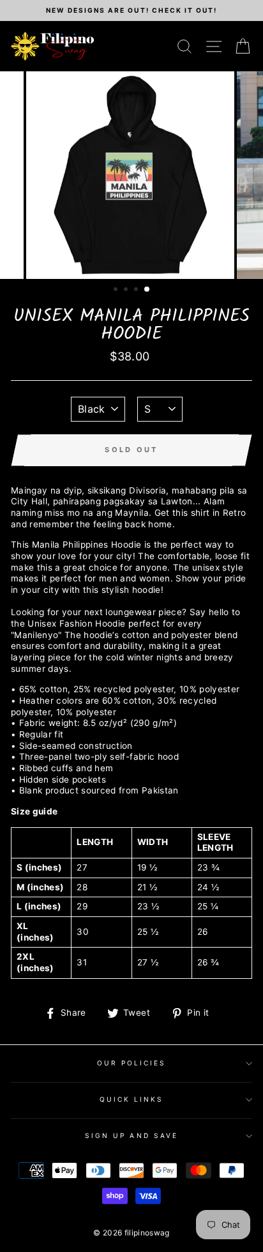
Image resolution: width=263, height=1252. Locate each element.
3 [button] (137, 290)
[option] (131, 10)
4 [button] (147, 290)
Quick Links (132, 1099)
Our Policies (132, 1063)
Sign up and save (131, 1135)
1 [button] (117, 290)
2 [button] (127, 290)
